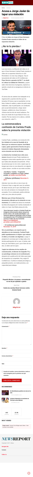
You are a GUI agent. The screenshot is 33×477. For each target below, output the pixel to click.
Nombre (4, 348)
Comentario (6, 326)
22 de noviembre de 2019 (17, 18)
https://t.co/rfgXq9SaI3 (11, 220)
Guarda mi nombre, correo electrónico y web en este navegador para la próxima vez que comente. (17, 373)
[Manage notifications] (28, 473)
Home (3, 8)
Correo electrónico (7, 356)
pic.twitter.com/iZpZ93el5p (17, 175)
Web (3, 363)
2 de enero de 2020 (15, 402)
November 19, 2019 (10, 227)
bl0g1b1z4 (5, 18)
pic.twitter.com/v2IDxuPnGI (12, 222)
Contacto (4, 450)
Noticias (8, 8)
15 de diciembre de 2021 (16, 394)
